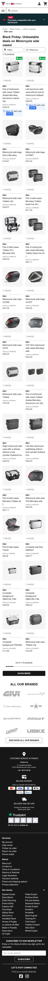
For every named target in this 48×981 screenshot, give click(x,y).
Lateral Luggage (29, 29)
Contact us (24, 762)
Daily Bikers (7, 897)
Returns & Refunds (10, 872)
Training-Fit (30, 918)
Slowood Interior (32, 903)
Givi (4, 86)
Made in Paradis (9, 927)
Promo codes (8, 854)
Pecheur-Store (31, 897)
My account (7, 842)
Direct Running (9, 900)
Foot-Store (7, 909)
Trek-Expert (30, 921)
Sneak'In (29, 909)
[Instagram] (27, 976)
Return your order (24, 809)
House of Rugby (9, 921)
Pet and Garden (32, 900)
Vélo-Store (30, 927)
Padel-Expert (31, 894)
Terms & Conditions (11, 869)
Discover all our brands (24, 740)
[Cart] (45, 4)
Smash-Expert (31, 906)
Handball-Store (9, 918)
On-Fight (6, 933)
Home (5, 29)
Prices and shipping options (14, 881)
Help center (7, 845)
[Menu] (3, 11)
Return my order (9, 851)
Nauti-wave (7, 930)
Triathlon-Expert (32, 924)
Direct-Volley (8, 903)
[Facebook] (21, 976)
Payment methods (10, 878)
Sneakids (29, 912)
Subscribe (24, 959)
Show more (24, 673)
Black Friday (15, 29)
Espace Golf (7, 906)
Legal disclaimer (9, 875)
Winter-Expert (31, 930)
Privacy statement (10, 884)
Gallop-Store (8, 912)
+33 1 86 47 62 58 (24, 770)
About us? (6, 863)
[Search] (9, 11)
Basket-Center (8, 894)
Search (14, 10)
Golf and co (7, 915)
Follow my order (9, 848)
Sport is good (31, 915)
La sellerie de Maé (10, 924)
